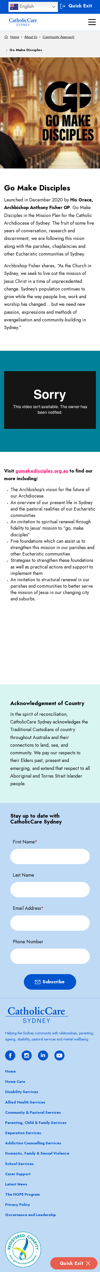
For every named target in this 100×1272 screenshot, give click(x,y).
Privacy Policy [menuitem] (17, 1204)
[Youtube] (59, 1055)
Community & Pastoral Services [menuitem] (33, 1112)
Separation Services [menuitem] (23, 1132)
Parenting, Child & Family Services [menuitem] (35, 1122)
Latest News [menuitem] (16, 1184)
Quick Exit (71, 1263)
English (26, 6)
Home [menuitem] (10, 1071)
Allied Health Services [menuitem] (25, 1102)
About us (30, 36)
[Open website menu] (92, 22)
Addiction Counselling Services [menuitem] (33, 1143)
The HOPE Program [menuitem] (22, 1194)
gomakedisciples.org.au (41, 471)
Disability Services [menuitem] (21, 1091)
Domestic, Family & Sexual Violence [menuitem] (37, 1153)
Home (14, 36)
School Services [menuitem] (19, 1163)
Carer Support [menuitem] (18, 1174)
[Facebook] (10, 1055)
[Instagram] (27, 1055)
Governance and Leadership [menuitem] (30, 1214)
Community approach (58, 36)
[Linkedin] (43, 1055)
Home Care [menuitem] (15, 1081)
